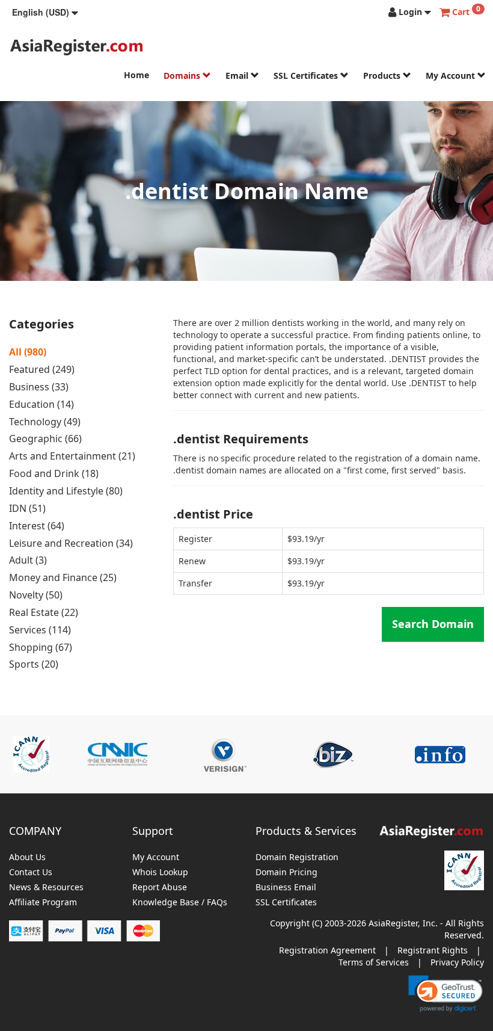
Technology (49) (45, 421)
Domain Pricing (286, 872)
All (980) (27, 352)
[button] (45, 12)
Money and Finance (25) (63, 577)
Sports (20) (33, 664)
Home (136, 75)
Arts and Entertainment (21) (72, 456)
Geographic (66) (45, 438)
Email (238, 75)
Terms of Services (373, 962)
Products (383, 75)
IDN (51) (27, 508)
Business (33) (39, 386)
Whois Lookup (160, 872)
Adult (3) (28, 560)
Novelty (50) (36, 595)
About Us (27, 857)
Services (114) (40, 629)
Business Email (286, 887)
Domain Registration (297, 857)
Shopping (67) (40, 647)
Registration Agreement (327, 950)
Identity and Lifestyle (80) (66, 490)
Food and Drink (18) (54, 473)
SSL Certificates (307, 75)
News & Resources (46, 887)
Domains (183, 75)
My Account (451, 75)
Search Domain (433, 624)
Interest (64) (36, 525)
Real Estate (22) (43, 612)
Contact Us (30, 872)
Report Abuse (159, 887)
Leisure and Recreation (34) (71, 543)
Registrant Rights (432, 950)
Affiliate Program (43, 902)
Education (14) (41, 404)
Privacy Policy (457, 962)
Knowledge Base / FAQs (179, 902)
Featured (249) (42, 369)
